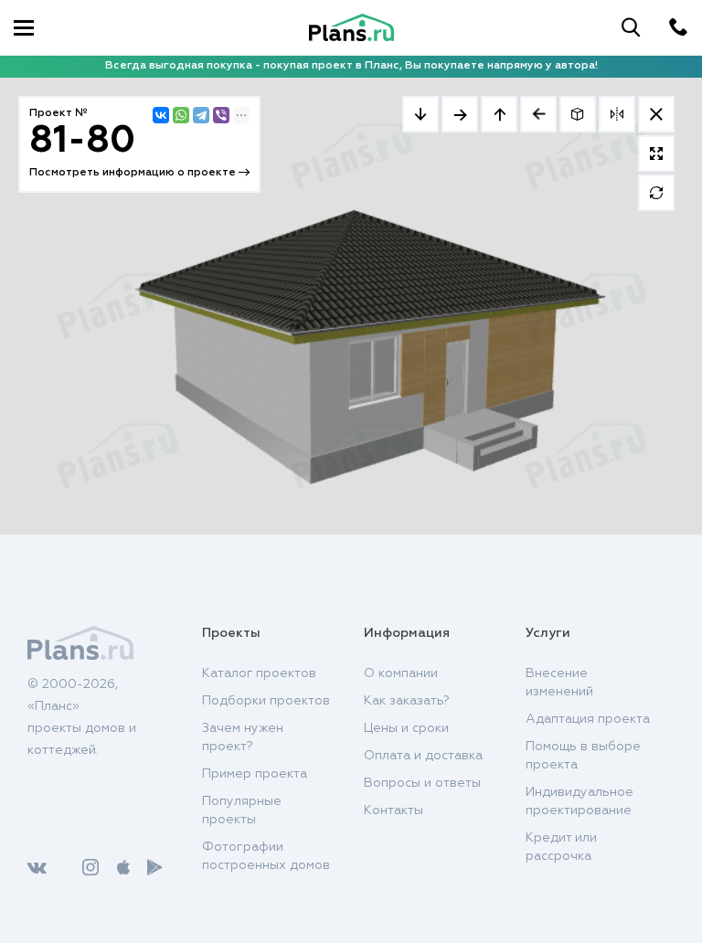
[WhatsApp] (181, 115)
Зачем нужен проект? (242, 737)
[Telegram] (201, 115)
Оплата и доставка (423, 755)
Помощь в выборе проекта (583, 755)
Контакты (393, 810)
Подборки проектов (266, 700)
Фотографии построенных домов (266, 856)
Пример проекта (254, 774)
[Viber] (221, 115)
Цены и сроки (406, 728)
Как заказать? (407, 700)
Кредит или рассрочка (561, 847)
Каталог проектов (259, 673)
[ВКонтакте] (161, 115)
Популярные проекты (242, 810)
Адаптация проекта (588, 719)
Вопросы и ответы (422, 783)
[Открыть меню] (24, 27)
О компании (401, 673)
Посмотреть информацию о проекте (134, 172)
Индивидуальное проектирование (579, 801)
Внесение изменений (559, 682)
